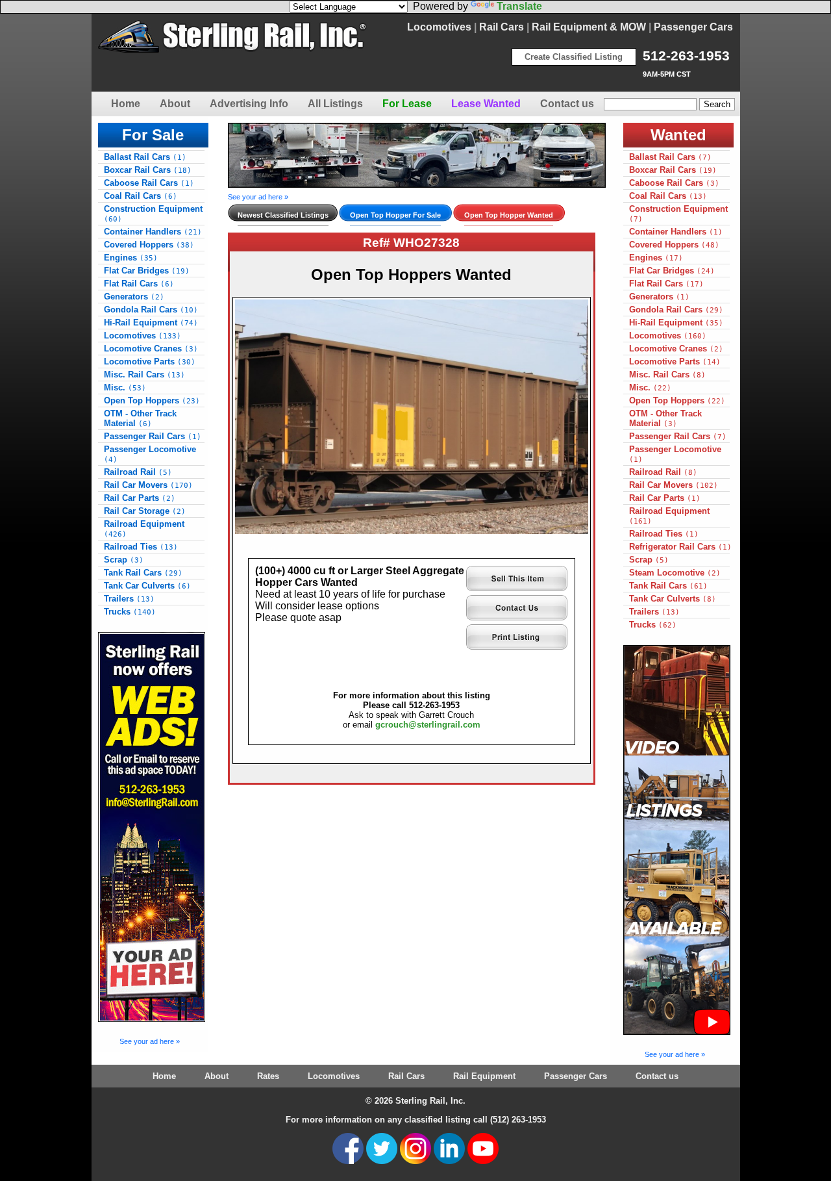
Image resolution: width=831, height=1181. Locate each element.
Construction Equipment (153, 213)
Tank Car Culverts (147, 585)
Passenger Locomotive (150, 454)
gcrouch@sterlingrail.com (427, 725)
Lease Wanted (486, 103)
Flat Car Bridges (147, 270)
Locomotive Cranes (151, 348)
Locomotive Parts (149, 361)
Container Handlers (153, 231)
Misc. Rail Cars (144, 374)
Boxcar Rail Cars (148, 170)
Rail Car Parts (139, 498)
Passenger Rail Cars (152, 436)
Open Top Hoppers (152, 400)
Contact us (567, 103)
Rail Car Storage (145, 511)
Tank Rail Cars (143, 573)
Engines (131, 257)
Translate (519, 6)
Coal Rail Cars (140, 196)
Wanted (678, 135)
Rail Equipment (484, 1076)
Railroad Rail (138, 472)
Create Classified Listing (574, 57)
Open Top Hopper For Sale (395, 215)
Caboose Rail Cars (149, 183)
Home (125, 103)
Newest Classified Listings (283, 215)
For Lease (407, 103)
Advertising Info (249, 103)
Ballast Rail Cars (145, 157)
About (175, 103)
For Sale (153, 135)
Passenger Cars (693, 26)
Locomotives (439, 26)
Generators (134, 296)
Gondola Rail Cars (151, 309)
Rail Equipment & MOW (589, 26)
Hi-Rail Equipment (151, 322)
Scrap (123, 560)
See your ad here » (149, 1041)
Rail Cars (501, 26)
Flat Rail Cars (139, 283)
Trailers (129, 598)
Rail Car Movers (148, 485)
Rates (268, 1076)
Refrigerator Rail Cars (680, 547)
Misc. (125, 387)
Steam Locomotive (675, 573)
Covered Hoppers (149, 244)
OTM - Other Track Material (140, 418)
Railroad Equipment (144, 529)
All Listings (335, 103)
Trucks (130, 611)
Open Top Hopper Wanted (508, 215)
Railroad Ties (141, 547)
